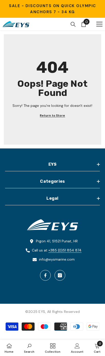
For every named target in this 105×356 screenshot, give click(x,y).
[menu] (99, 24)
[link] (29, 348)
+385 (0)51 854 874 (65, 250)
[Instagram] (60, 275)
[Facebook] (45, 275)
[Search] (73, 24)
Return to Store (52, 115)
